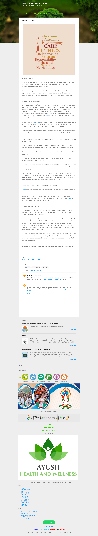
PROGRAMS (24, 496)
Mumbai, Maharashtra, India (38, 270)
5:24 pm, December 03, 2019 (38, 275)
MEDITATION (25, 498)
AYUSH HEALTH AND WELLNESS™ (35, 3)
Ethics (24, 91)
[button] (75, 20)
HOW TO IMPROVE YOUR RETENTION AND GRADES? (36, 349)
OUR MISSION (25, 493)
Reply (28, 282)
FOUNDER (24, 494)
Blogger (29, 275)
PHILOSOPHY (36, 267)
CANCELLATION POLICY (28, 515)
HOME (25, 13)
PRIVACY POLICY (26, 513)
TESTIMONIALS (25, 499)
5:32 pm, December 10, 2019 (37, 285)
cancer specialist (56, 289)
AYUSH (24, 335)
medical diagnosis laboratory (52, 279)
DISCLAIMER (25, 518)
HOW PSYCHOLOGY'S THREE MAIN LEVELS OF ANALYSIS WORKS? (40, 323)
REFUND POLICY (26, 517)
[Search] (78, 4)
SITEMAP (24, 506)
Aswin (29, 285)
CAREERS (24, 501)
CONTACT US (25, 502)
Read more (72, 330)
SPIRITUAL (45, 267)
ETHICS (27, 267)
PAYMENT (24, 504)
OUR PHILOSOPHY (35, 13)
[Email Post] (25, 265)
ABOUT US (24, 491)
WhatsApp (50, 522)
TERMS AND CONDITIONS (29, 512)
